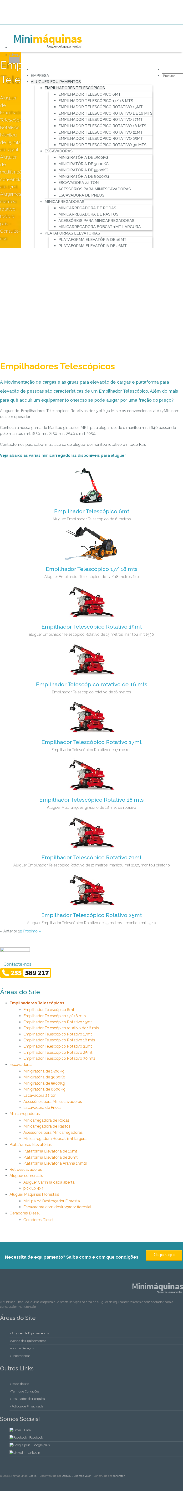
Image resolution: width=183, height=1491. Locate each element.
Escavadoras (59, 151)
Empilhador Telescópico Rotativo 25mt (100, 138)
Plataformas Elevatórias (72, 233)
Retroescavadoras (26, 1169)
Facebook (36, 1437)
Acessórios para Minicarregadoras (96, 220)
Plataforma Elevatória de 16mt (92, 239)
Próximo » (32, 931)
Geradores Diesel (25, 1213)
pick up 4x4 (33, 1188)
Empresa (40, 75)
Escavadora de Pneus (81, 195)
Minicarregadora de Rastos (88, 214)
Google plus (41, 1445)
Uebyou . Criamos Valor (76, 1475)
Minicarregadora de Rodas (87, 208)
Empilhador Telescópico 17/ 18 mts (95, 101)
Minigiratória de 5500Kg (83, 170)
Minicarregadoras (64, 201)
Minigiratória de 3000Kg (83, 164)
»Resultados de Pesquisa (27, 1399)
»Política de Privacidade (26, 1406)
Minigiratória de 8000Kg (83, 176)
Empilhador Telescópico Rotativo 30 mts (102, 145)
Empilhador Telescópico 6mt (89, 94)
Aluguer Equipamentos (56, 82)
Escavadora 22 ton (78, 182)
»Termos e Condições (24, 1391)
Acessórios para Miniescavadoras (94, 189)
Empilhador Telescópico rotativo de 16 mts (105, 113)
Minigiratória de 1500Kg (83, 157)
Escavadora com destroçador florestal (57, 1207)
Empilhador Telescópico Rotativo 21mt (100, 132)
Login (32, 1475)
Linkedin (34, 1452)
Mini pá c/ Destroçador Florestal (52, 1201)
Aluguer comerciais (26, 1175)
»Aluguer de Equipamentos (29, 1333)
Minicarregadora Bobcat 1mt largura (99, 227)
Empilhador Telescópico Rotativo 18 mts (102, 126)
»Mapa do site (19, 1384)
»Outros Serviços (22, 1348)
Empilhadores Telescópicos (75, 88)
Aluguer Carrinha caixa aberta (49, 1182)
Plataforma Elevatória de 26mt (92, 246)
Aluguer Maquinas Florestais (34, 1194)
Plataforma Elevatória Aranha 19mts (55, 1163)
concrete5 (119, 1475)
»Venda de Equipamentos (28, 1341)
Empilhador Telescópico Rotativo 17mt (100, 119)
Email (28, 1430)
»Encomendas (20, 1356)
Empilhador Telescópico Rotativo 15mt (100, 107)
